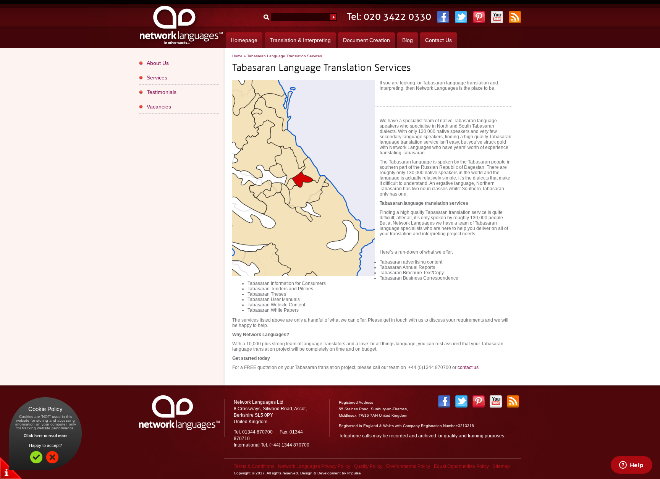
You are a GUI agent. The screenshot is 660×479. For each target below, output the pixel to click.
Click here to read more (46, 436)
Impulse (354, 473)
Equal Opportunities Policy (461, 466)
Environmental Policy (408, 466)
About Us (158, 63)
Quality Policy (368, 466)
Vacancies (159, 107)
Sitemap (501, 466)
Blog (407, 40)
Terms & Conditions (254, 466)
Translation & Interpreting (300, 40)
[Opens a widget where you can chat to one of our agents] (631, 465)
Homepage (244, 40)
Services (157, 77)
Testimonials (161, 92)
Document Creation (366, 40)
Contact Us (438, 40)
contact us (468, 367)
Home (237, 56)
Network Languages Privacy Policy (314, 466)
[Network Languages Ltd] (182, 45)
